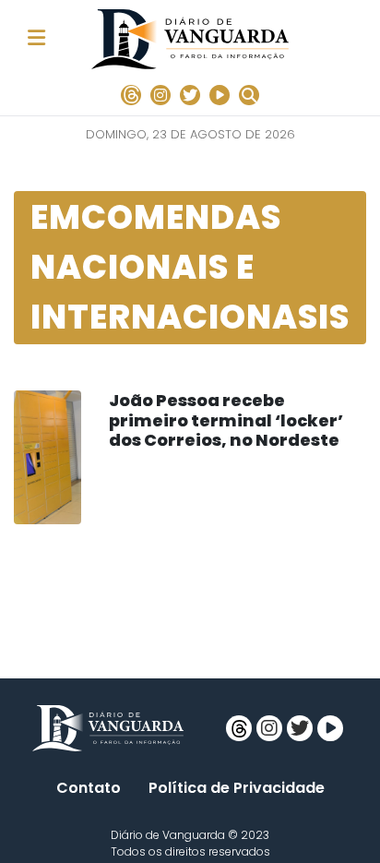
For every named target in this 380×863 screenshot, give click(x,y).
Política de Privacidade (236, 787)
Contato (88, 787)
